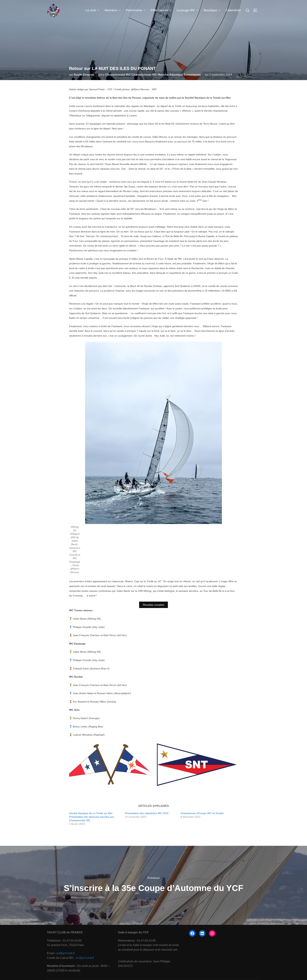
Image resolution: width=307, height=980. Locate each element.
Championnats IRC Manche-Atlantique (157, 74)
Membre (111, 10)
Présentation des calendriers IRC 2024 (146, 813)
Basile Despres (84, 74)
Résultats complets (153, 604)
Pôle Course (159, 10)
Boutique (210, 10)
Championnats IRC (118, 74)
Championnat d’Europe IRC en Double (202, 813)
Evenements (192, 74)
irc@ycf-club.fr (85, 957)
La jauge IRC (186, 10)
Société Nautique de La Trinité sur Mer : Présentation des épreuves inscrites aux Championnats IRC (91, 817)
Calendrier (233, 10)
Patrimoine (134, 10)
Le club (91, 10)
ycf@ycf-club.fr (65, 953)
